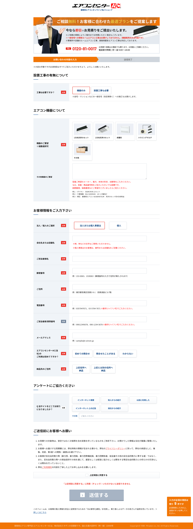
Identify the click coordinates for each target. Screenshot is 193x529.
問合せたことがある (105, 353)
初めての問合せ (82, 353)
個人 (119, 225)
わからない (128, 353)
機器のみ (81, 90)
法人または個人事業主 (90, 225)
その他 (74, 416)
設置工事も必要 (101, 90)
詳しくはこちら (39, 512)
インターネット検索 (85, 400)
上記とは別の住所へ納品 (103, 369)
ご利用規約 (47, 467)
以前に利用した (143, 400)
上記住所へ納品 (81, 369)
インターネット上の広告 (86, 408)
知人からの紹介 (114, 400)
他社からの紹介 (114, 408)
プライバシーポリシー (115, 448)
